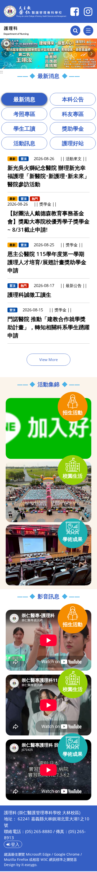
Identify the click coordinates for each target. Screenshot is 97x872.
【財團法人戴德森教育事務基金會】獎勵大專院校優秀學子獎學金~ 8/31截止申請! (48, 221)
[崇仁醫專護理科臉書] (74, 11)
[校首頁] (35, 11)
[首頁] (31, 30)
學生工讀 (24, 128)
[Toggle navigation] (88, 31)
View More (48, 359)
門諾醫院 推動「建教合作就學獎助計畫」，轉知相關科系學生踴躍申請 (48, 327)
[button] (5, 54)
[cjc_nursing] (88, 11)
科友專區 (73, 113)
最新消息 (24, 99)
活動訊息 (24, 143)
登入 (14, 844)
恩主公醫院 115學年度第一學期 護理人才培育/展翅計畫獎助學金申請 (46, 262)
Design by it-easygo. (20, 864)
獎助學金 (73, 128)
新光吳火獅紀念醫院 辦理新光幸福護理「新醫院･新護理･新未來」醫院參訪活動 (48, 176)
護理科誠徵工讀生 (29, 294)
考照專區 (24, 113)
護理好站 (73, 143)
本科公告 (73, 99)
